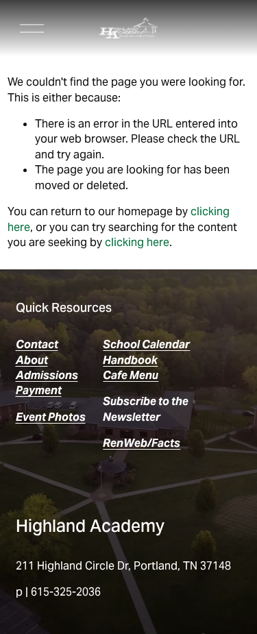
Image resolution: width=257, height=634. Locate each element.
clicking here (137, 242)
